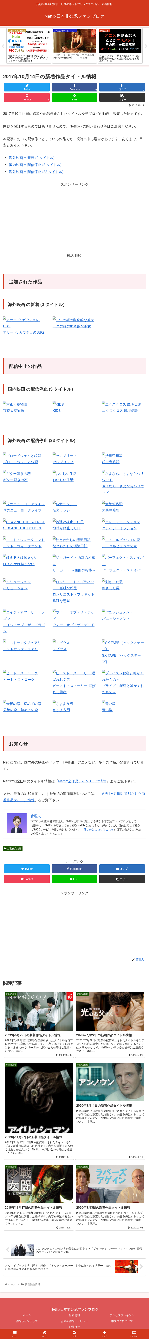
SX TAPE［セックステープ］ (121, 658)
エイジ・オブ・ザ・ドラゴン (24, 627)
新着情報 (74, 1315)
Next (146, 46)
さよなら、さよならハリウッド (123, 489)
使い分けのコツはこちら (99, 829)
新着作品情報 (14, 848)
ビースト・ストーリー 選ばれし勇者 (74, 688)
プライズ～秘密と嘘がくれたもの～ (123, 688)
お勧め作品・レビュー (74, 1321)
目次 (70, 254)
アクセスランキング (122, 1315)
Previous (3, 46)
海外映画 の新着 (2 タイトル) (32, 157)
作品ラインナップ (27, 1321)
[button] (137, 726)
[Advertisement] (74, 214)
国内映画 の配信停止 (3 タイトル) (35, 164)
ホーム (27, 1315)
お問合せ (74, 1326)
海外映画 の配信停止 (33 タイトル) (36, 171)
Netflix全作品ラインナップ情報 (82, 780)
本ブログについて (122, 1321)
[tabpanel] (28, 45)
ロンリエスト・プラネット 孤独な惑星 (75, 597)
